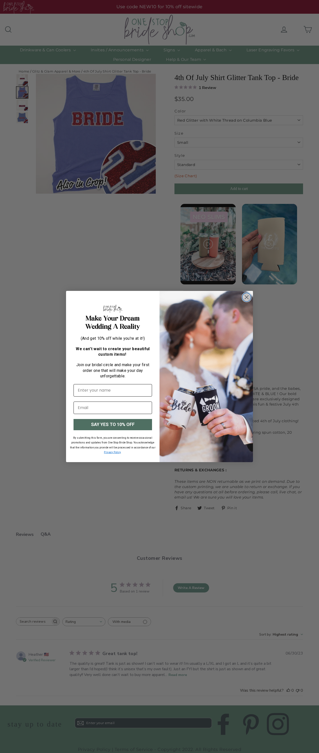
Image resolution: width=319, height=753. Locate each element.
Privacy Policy (112, 452)
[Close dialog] (246, 297)
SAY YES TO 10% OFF (113, 424)
